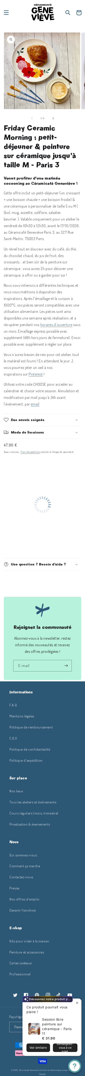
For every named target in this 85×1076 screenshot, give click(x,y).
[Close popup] (77, 1003)
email (35, 404)
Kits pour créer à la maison (29, 941)
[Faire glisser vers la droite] (53, 118)
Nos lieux (16, 791)
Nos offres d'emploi (24, 899)
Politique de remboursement (31, 727)
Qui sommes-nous (23, 855)
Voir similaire (38, 1047)
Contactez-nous (21, 877)
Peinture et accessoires (26, 952)
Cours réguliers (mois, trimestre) (33, 813)
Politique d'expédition (26, 760)
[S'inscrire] (66, 665)
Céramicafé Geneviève (29, 1070)
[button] (6, 12)
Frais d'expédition (30, 451)
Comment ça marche (24, 866)
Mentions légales (21, 716)
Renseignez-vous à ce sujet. (65, 1047)
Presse (14, 888)
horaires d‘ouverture (56, 324)
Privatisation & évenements (29, 824)
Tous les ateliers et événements (32, 802)
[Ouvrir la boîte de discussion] (74, 1066)
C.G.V (13, 738)
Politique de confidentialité (29, 749)
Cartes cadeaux (20, 963)
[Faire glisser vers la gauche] (32, 118)
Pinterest (36, 374)
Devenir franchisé (22, 910)
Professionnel (19, 974)
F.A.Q (13, 705)
